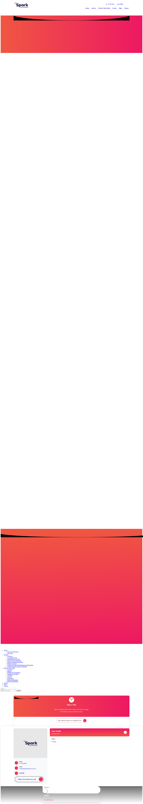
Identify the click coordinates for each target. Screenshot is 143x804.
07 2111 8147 (111, 4)
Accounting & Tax (12, 657)
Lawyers (9, 677)
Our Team (10, 653)
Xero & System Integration (14, 660)
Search (18, 690)
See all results (48, 799)
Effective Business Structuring (15, 662)
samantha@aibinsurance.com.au (27, 768)
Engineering (10, 678)
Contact (126, 8)
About (87, 8)
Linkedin (21, 773)
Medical (9, 671)
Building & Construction (13, 672)
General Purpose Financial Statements (17, 666)
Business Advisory (12, 663)
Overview (9, 656)
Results (46, 795)
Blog (120, 8)
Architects (10, 675)
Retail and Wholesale (12, 681)
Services (93, 8)
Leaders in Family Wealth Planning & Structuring (20, 665)
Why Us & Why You (12, 651)
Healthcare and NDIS (13, 674)
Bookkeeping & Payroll (13, 659)
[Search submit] (45, 790)
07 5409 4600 (22, 763)
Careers (114, 8)
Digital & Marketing (12, 680)
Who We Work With (104, 8)
